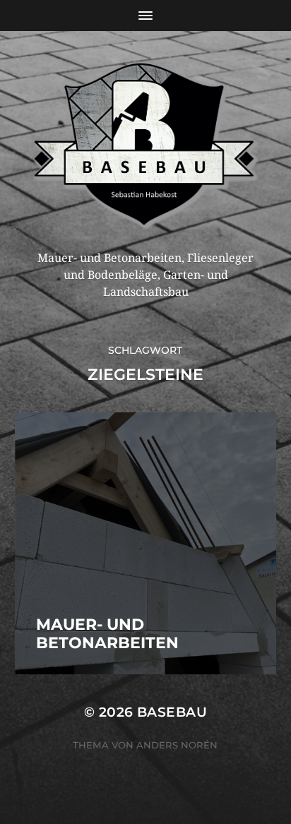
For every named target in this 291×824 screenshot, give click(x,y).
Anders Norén (177, 745)
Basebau (172, 712)
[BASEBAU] (146, 145)
